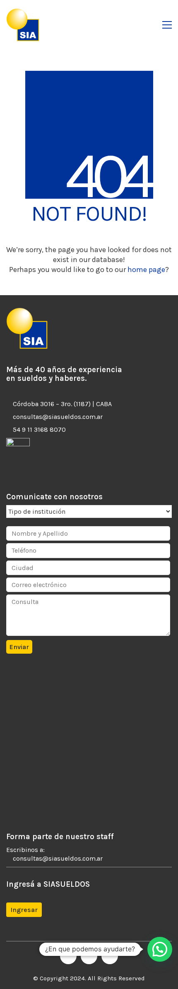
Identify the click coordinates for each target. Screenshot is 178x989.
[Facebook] (68, 956)
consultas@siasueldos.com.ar (58, 417)
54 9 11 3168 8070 (39, 429)
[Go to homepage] (22, 24)
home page (146, 269)
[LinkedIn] (89, 956)
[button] (167, 25)
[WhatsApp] (109, 956)
